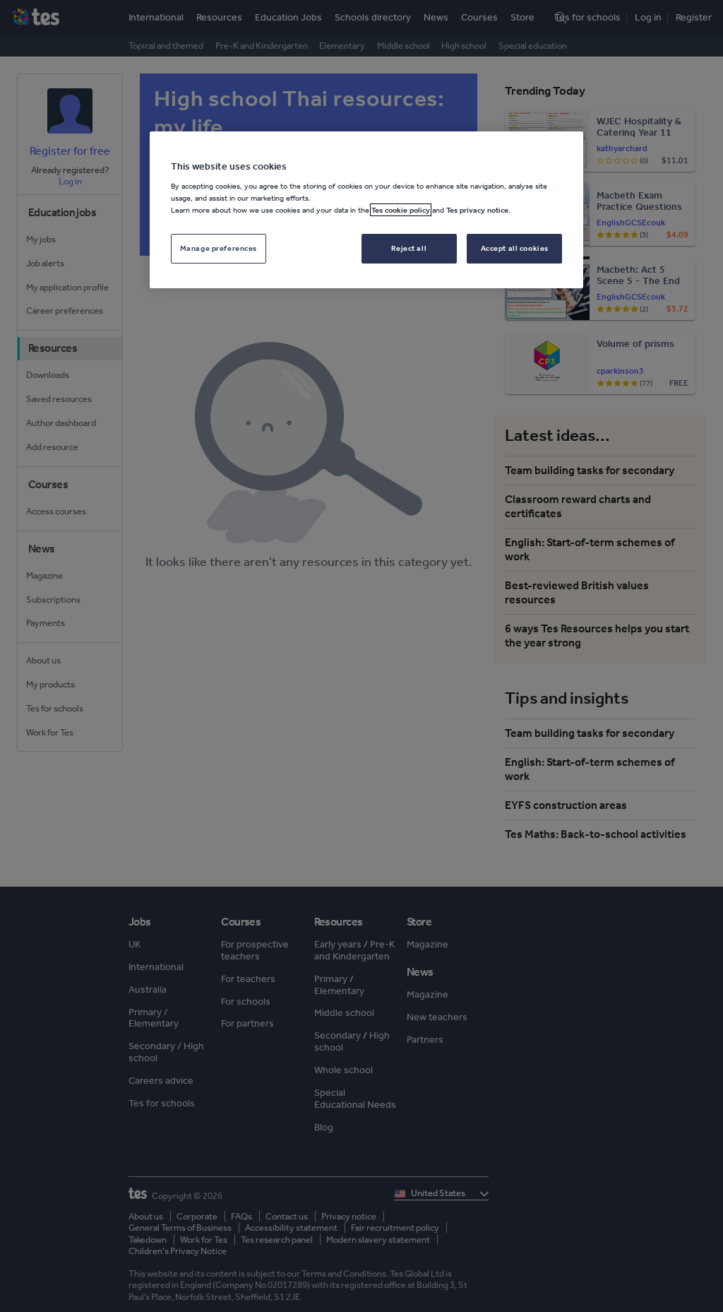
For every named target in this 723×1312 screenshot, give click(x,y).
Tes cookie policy (400, 210)
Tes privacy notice (477, 210)
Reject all (408, 248)
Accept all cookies (515, 248)
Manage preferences (218, 248)
